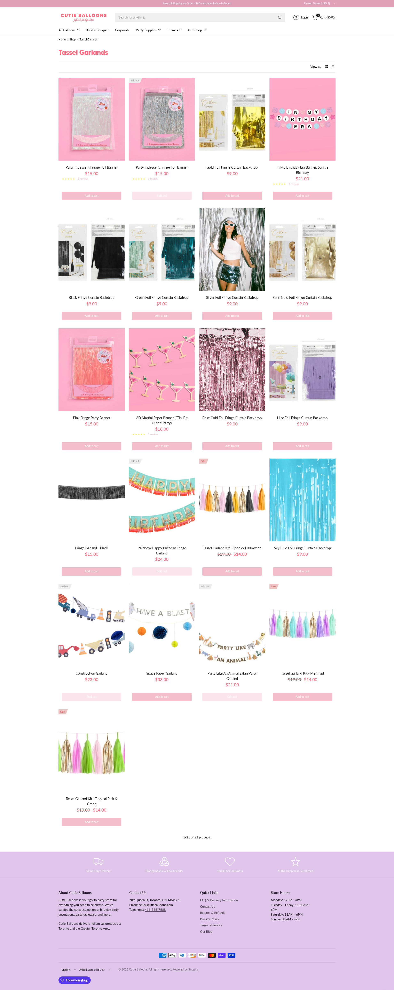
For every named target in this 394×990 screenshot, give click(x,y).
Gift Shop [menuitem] (195, 30)
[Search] (280, 17)
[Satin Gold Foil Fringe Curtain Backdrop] (302, 249)
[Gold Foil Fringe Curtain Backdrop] (232, 119)
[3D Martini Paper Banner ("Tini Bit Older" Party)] (162, 369)
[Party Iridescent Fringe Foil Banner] (91, 119)
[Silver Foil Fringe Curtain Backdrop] (232, 249)
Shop (73, 39)
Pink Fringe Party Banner (91, 418)
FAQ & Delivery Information (219, 900)
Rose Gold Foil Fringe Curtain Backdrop (232, 418)
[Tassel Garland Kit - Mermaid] (302, 625)
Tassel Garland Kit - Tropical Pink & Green (91, 801)
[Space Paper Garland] (162, 625)
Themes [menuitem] (172, 30)
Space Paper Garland (162, 673)
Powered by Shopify (185, 969)
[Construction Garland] (91, 625)
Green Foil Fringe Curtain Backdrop (161, 297)
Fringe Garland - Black (91, 548)
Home (62, 39)
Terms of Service (211, 925)
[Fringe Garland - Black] (91, 500)
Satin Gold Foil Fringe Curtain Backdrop (302, 297)
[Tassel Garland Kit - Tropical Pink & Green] (91, 750)
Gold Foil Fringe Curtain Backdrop (232, 167)
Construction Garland (92, 673)
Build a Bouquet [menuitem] (97, 30)
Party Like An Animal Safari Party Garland (232, 676)
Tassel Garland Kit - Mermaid (302, 673)
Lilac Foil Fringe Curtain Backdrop (302, 418)
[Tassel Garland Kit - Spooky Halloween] (232, 500)
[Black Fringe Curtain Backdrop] (91, 249)
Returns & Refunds (212, 912)
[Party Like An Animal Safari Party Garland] (232, 625)
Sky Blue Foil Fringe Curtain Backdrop (302, 548)
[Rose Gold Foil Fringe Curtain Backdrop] (232, 369)
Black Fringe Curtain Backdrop (92, 297)
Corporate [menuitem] (122, 30)
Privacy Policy (209, 919)
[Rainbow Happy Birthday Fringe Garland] (162, 500)
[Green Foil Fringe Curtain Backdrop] (162, 249)
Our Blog (206, 931)
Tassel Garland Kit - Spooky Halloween (232, 548)
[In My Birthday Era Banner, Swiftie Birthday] (302, 119)
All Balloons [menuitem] (67, 30)
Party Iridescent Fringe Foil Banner (92, 167)
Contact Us (207, 906)
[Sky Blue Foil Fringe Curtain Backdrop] (302, 500)
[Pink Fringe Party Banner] (91, 369)
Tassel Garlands (89, 39)
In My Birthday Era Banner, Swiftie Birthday (302, 170)
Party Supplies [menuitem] (146, 30)
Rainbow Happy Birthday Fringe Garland (162, 550)
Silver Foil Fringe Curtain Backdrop (232, 297)
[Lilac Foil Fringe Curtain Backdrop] (302, 369)
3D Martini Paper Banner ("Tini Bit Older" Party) (162, 420)
